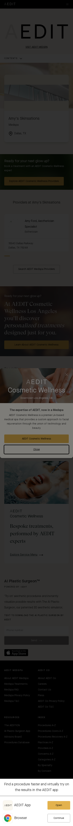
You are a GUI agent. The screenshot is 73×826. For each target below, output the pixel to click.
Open (59, 805)
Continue (59, 818)
